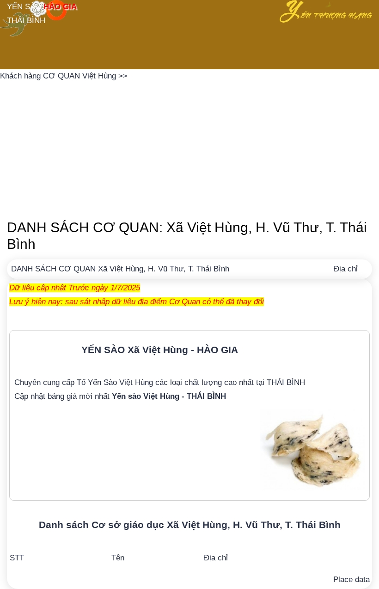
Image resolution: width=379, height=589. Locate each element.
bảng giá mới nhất (137, 396)
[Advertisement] (189, 147)
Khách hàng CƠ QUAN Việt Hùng (59, 76)
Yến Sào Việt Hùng (120, 382)
